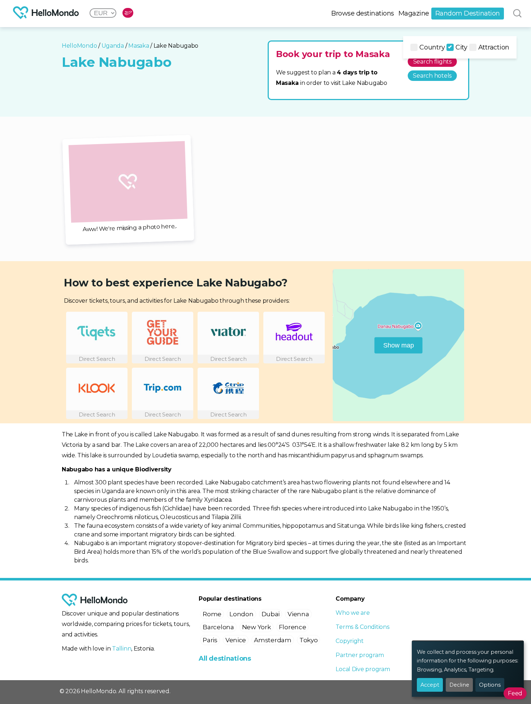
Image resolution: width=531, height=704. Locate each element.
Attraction (493, 47)
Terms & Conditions (362, 626)
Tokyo (308, 640)
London (241, 614)
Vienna (298, 614)
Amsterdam (273, 640)
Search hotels (432, 75)
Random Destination (467, 13)
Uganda (113, 45)
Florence (292, 627)
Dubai (271, 614)
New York (256, 627)
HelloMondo (79, 45)
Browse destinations (362, 13)
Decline (459, 685)
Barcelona (218, 627)
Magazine (413, 13)
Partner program (360, 655)
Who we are (353, 612)
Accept (429, 685)
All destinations (225, 658)
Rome (212, 614)
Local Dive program (363, 669)
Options (490, 685)
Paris (210, 640)
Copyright (350, 641)
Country (432, 47)
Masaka (138, 45)
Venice (235, 640)
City (461, 47)
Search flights (432, 61)
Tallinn (121, 648)
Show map (398, 345)
